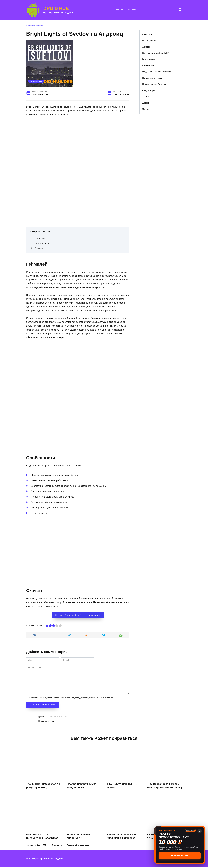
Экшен (145, 109)
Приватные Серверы (152, 78)
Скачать (39, 248)
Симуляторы (36, 81)
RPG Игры (147, 34)
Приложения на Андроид (154, 84)
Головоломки (148, 59)
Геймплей (40, 238)
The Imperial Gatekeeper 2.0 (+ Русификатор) (43, 786)
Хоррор (120, 10)
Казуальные (148, 65)
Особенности (42, 243)
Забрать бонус (180, 855)
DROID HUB (56, 8)
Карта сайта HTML (37, 845)
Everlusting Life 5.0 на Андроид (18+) (80, 836)
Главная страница (34, 25)
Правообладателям (78, 845)
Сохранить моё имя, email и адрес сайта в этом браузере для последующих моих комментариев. (71, 698)
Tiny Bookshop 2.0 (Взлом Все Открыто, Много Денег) (164, 786)
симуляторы (51, 606)
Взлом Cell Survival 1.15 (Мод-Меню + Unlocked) (122, 836)
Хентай (132, 10)
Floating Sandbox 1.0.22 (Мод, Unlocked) (81, 786)
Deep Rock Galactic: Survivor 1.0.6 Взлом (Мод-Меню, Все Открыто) (42, 838)
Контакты (57, 845)
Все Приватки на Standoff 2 (155, 53)
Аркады (146, 47)
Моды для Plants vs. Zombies (156, 71)
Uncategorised (149, 40)
